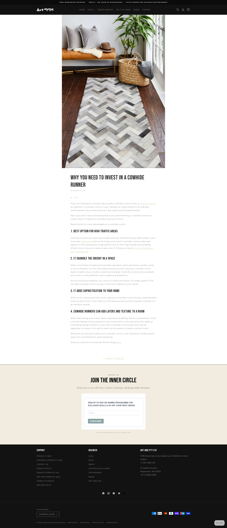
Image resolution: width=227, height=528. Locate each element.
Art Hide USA (95, 481)
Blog (91, 460)
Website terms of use (48, 472)
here (119, 342)
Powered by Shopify (58, 522)
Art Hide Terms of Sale (48, 477)
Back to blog (115, 358)
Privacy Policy (44, 468)
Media (92, 477)
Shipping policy (112, 522)
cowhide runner (148, 203)
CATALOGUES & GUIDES (99, 468)
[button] (91, 9)
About (92, 464)
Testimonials (95, 472)
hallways (85, 241)
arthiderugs (46, 522)
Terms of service (98, 522)
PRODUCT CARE (44, 456)
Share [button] (75, 197)
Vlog (91, 456)
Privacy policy (85, 522)
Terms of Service (45, 481)
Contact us (42, 464)
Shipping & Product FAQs (49, 460)
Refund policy (44, 485)
